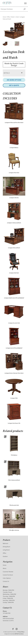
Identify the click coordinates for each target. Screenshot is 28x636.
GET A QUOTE (14, 85)
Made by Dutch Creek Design (14, 64)
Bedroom (5, 543)
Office (8, 17)
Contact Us (6, 581)
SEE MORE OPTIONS (14, 80)
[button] (22, 23)
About (4, 568)
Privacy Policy (20, 631)
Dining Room (6, 546)
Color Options (7, 578)
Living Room (6, 550)
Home (4, 17)
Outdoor (5, 556)
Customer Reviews (8, 572)
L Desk (17, 17)
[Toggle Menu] (25, 3)
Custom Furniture (8, 575)
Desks (12, 17)
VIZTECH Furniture (19, 633)
